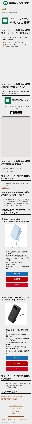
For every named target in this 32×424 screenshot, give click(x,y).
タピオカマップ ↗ (16, 411)
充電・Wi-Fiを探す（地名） (16, 406)
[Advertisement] (16, 65)
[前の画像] (7, 235)
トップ (4, 9)
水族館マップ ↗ (16, 413)
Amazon (17, 273)
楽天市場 (17, 279)
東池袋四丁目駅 (6, 399)
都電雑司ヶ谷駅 (18, 396)
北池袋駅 (14, 399)
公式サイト (5, 188)
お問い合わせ (23, 419)
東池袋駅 (9, 396)
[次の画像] (24, 235)
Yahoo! (16, 284)
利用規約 (4, 419)
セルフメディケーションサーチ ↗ (16, 416)
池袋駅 (3, 396)
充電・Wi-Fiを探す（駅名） (16, 408)
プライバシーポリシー (13, 419)
